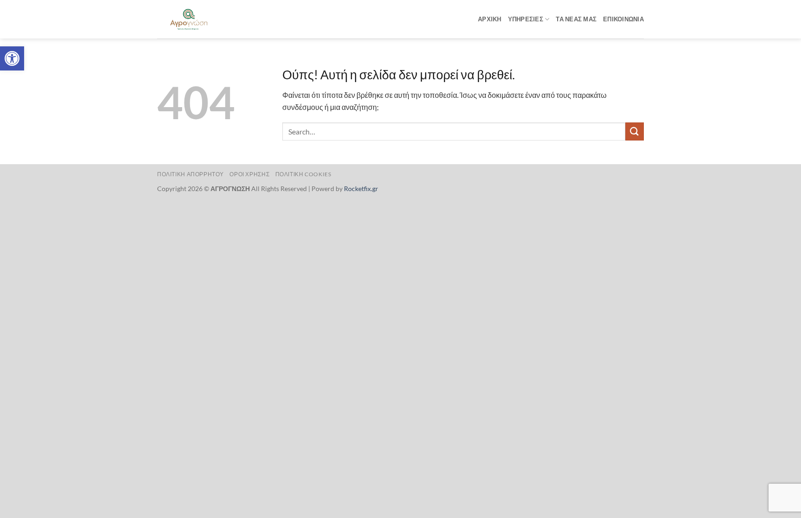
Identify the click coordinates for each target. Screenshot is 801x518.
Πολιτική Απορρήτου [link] (190, 174)
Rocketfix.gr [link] (361, 188)
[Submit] (634, 131)
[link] (12, 58)
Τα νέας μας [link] (576, 19)
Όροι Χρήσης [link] (249, 174)
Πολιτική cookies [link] (303, 174)
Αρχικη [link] (490, 19)
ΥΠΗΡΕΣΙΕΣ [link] (525, 19)
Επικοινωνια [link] (623, 19)
